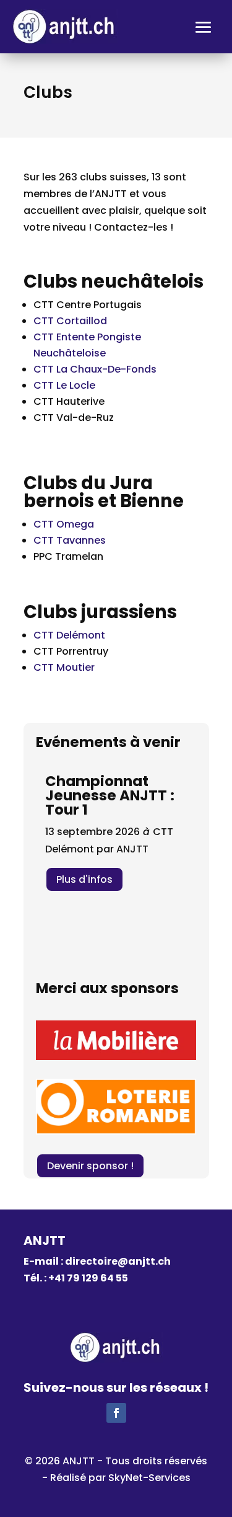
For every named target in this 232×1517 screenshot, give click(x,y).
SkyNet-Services (149, 1478)
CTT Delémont (69, 635)
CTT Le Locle (64, 385)
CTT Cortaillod (70, 321)
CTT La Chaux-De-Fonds (95, 369)
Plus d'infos (84, 879)
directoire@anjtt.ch (118, 1261)
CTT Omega (63, 524)
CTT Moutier (64, 667)
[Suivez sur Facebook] (116, 1413)
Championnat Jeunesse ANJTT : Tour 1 (109, 795)
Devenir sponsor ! (90, 1166)
